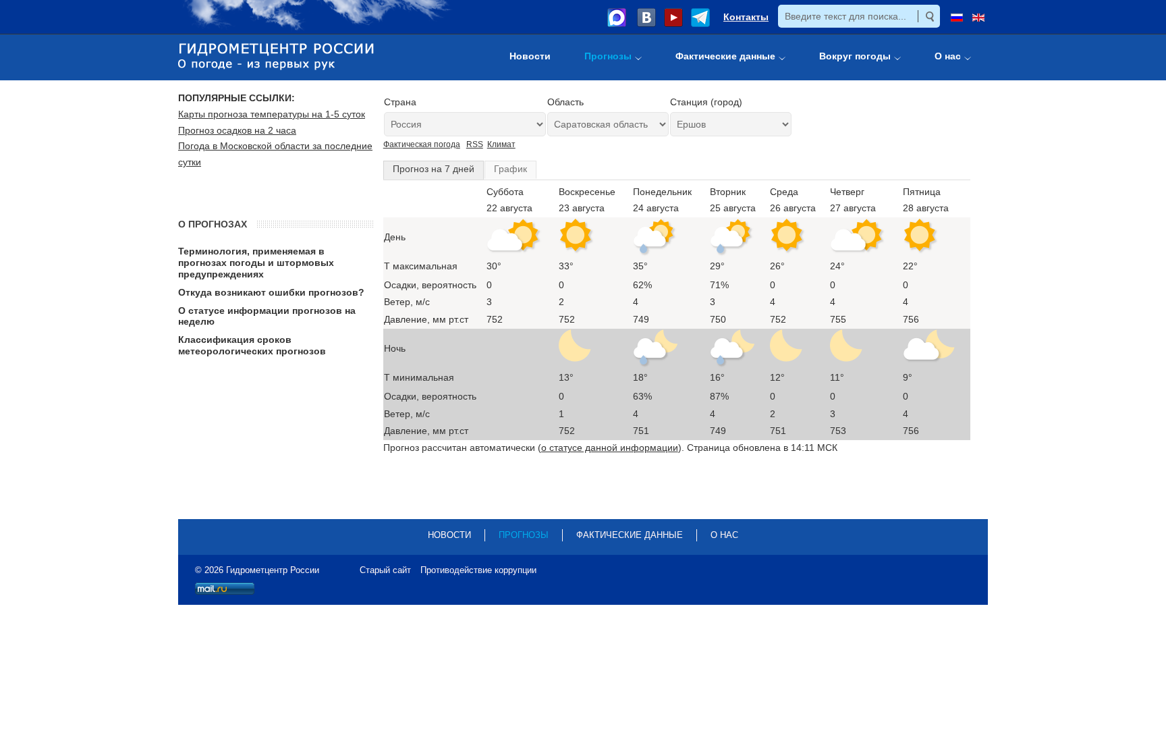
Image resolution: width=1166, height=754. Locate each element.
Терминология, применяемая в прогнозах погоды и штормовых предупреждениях (256, 262)
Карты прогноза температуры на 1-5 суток (271, 114)
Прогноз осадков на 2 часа (237, 130)
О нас (724, 535)
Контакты (746, 16)
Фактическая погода (421, 144)
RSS (474, 144)
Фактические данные (629, 535)
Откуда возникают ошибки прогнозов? (271, 292)
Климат (501, 144)
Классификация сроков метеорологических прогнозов (252, 345)
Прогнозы (524, 535)
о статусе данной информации (609, 447)
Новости (449, 535)
